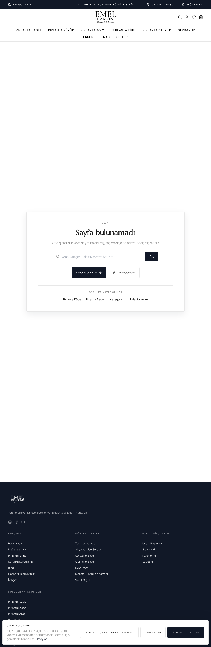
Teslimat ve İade (85, 543)
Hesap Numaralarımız (21, 574)
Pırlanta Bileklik (157, 30)
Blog (11, 568)
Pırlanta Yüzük (61, 30)
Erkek (88, 37)
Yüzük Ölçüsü (83, 580)
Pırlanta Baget (28, 30)
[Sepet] (201, 17)
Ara (152, 256)
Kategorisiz (117, 299)
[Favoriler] (194, 17)
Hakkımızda (15, 543)
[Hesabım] (187, 17)
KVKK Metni (82, 568)
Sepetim (147, 561)
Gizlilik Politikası (84, 561)
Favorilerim (149, 555)
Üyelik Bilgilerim (152, 543)
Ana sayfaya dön (126, 272)
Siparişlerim (149, 549)
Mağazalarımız (17, 549)
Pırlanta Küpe (124, 30)
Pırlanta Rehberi (18, 555)
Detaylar (41, 639)
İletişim (12, 580)
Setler (122, 37)
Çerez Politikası (84, 555)
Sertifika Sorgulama (20, 561)
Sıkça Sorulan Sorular (88, 549)
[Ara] (180, 17)
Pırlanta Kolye (93, 30)
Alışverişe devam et (86, 272)
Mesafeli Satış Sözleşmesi (91, 574)
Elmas (105, 37)
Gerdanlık (186, 30)
